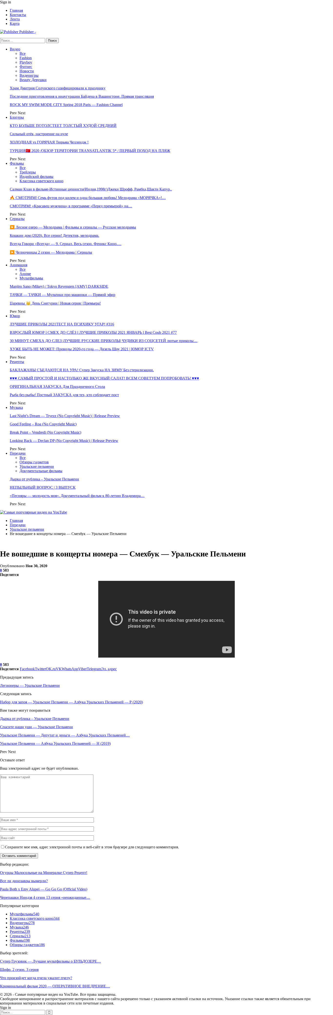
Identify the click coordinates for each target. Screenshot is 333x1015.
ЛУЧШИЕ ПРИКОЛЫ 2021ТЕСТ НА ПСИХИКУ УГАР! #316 (62, 324)
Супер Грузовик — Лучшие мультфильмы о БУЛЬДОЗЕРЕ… (50, 961)
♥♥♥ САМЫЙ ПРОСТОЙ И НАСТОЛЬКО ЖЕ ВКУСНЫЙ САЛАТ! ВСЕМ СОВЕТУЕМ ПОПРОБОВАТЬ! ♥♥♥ (104, 378)
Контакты (18, 15)
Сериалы (17, 219)
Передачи (18, 453)
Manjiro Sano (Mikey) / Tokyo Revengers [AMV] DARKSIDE (59, 286)
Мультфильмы (31, 278)
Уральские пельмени (37, 466)
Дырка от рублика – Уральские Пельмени (44, 479)
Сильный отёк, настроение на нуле (39, 134)
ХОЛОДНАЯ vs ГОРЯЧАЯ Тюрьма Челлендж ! (49, 142)
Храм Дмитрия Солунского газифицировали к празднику (58, 88)
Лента (15, 19)
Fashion (26, 58)
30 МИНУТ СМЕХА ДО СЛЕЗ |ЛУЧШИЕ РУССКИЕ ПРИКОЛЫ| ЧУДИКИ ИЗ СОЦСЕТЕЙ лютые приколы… (103, 341)
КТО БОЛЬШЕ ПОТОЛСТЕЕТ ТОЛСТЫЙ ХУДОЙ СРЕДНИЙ (63, 126)
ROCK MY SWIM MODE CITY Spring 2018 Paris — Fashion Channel (66, 105)
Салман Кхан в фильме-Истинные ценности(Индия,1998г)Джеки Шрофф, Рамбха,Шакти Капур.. (91, 189)
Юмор (15, 316)
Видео (15, 49)
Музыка (16, 407)
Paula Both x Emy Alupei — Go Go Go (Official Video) (43, 889)
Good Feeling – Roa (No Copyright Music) (43, 424)
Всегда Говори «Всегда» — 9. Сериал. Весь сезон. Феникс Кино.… (65, 244)
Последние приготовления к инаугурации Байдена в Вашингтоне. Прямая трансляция (82, 96)
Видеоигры (29, 75)
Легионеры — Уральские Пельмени (30, 685)
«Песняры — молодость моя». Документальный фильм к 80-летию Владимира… (77, 496)
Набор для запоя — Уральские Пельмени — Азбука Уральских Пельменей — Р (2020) (71, 702)
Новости (27, 71)
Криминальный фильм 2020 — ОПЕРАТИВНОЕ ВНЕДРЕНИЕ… (55, 986)
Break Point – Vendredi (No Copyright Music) (45, 432)
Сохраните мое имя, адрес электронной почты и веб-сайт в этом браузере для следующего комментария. (92, 847)
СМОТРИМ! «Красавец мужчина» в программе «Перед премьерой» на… (71, 206)
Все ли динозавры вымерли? (24, 881)
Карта (15, 23)
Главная (16, 10)
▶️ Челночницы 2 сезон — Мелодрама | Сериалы (51, 252)
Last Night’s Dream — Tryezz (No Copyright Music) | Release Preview (65, 416)
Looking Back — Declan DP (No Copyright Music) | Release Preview (64, 441)
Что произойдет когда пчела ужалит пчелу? (36, 978)
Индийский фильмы (36, 176)
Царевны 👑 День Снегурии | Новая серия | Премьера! (55, 303)
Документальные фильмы (41, 471)
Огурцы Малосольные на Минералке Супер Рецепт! (43, 873)
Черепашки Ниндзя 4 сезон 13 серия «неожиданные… (45, 897)
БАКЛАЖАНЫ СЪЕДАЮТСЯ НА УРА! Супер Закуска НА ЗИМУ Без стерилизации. (82, 370)
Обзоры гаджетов (34, 462)
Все (23, 53)
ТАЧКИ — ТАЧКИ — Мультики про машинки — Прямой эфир (62, 295)
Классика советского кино (41, 181)
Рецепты (17, 362)
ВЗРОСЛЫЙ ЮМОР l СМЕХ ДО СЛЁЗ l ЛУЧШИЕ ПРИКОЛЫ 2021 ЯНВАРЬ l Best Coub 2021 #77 (93, 332)
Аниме (25, 274)
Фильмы (17, 163)
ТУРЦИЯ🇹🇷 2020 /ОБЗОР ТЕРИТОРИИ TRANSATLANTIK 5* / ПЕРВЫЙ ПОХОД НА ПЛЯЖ (90, 151)
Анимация (18, 265)
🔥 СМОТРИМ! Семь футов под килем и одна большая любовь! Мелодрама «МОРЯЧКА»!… (88, 198)
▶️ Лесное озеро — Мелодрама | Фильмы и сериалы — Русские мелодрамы (73, 227)
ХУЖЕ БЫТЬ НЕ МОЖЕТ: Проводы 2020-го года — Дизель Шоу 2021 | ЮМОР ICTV (82, 349)
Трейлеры (28, 172)
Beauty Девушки (33, 80)
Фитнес (26, 67)
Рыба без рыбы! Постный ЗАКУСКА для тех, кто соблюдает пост (64, 395)
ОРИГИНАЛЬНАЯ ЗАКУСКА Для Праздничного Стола (57, 386)
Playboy (26, 62)
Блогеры (17, 117)
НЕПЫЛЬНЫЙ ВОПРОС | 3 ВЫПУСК (43, 487)
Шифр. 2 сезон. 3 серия (19, 969)
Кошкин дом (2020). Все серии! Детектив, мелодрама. (54, 235)
